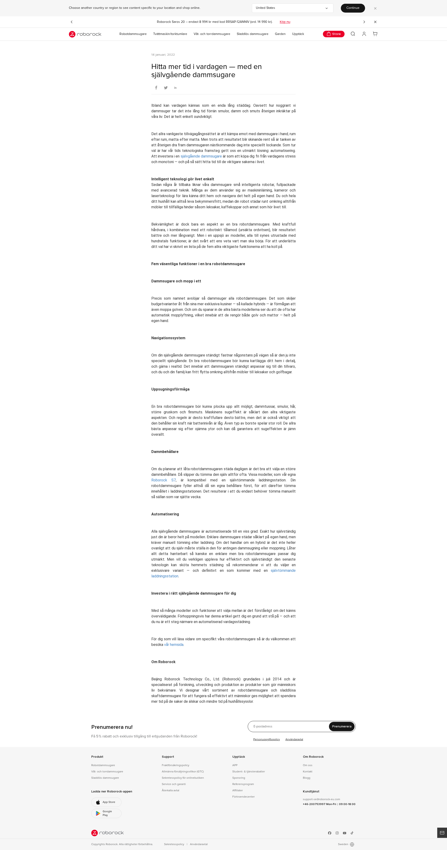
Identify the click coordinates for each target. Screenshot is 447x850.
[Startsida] (85, 34)
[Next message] (364, 22)
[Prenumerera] (442, 833)
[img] (107, 833)
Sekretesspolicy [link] (174, 844)
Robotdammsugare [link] (103, 765)
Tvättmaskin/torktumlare (170, 34)
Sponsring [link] (238, 778)
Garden (280, 34)
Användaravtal (294, 739)
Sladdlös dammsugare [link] (105, 778)
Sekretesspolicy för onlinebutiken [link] (183, 778)
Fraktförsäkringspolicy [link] (175, 765)
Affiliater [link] (237, 790)
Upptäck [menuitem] (298, 34)
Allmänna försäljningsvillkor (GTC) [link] (183, 771)
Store (336, 33)
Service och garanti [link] (174, 784)
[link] (106, 802)
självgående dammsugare (201, 156)
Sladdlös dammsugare (252, 34)
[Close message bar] (375, 22)
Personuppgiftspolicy (266, 739)
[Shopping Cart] (375, 34)
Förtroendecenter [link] (243, 796)
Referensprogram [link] (243, 784)
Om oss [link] (307, 765)
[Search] (353, 34)
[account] (364, 34)
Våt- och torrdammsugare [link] (107, 771)
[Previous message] (71, 22)
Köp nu (285, 22)
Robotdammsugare (133, 34)
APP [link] (234, 765)
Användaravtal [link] (199, 844)
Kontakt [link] (307, 771)
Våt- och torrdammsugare (212, 34)
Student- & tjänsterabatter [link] (248, 771)
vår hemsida (173, 644)
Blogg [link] (306, 778)
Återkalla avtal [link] (170, 790)
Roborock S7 (163, 480)
